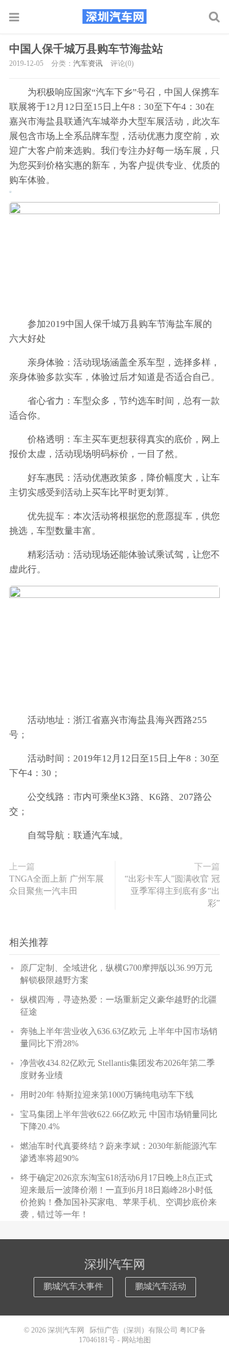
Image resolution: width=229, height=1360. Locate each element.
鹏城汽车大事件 (73, 1286)
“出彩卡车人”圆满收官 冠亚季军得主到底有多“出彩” (172, 891)
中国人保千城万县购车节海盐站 (86, 49)
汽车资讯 (88, 63)
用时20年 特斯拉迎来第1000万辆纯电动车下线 (107, 1094)
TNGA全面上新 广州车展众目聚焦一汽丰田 (56, 885)
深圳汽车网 (115, 16)
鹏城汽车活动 (160, 1286)
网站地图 (136, 1340)
